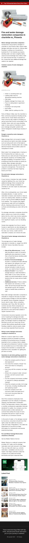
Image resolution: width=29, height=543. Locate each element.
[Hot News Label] (1, 3)
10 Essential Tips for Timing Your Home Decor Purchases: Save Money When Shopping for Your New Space (17, 491)
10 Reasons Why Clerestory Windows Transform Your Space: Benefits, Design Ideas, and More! (18, 482)
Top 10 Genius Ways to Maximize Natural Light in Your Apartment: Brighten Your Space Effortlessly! (17, 501)
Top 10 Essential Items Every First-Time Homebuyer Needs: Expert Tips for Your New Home (18, 496)
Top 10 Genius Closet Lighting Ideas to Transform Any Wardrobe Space (18, 514)
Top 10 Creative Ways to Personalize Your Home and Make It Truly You (18, 506)
